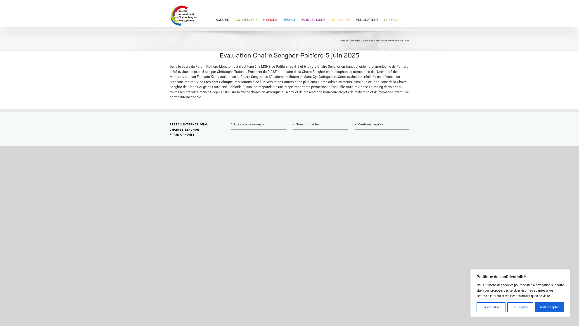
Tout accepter (549, 307)
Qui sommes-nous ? (249, 124)
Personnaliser (491, 307)
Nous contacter (307, 124)
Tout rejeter (520, 307)
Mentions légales (370, 124)
